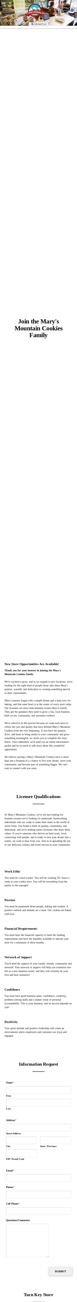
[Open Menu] (72, 10)
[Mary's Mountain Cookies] (34, 10)
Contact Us (39, 24)
